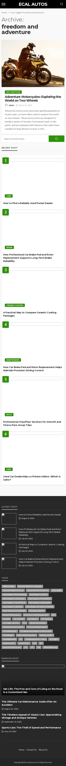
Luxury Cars (24, 643)
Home (21, 749)
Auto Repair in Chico (38, 594)
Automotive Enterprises (37, 590)
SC (41, 643)
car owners (33, 619)
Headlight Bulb (9, 639)
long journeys (9, 643)
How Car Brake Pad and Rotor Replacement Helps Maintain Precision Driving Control (32, 369)
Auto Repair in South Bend (14, 602)
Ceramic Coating (14, 305)
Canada (6, 619)
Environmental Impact (37, 627)
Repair (9, 247)
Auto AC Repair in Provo (13, 590)
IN (21, 639)
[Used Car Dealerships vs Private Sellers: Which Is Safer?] (33, 452)
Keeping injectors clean (36, 639)
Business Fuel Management (36, 615)
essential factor (9, 631)
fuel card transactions (26, 635)
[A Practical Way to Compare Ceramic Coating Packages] (33, 288)
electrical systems (38, 623)
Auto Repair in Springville (39, 602)
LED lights (54, 639)
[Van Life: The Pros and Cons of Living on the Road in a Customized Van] (33, 680)
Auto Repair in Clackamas (14, 598)
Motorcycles (13, 92)
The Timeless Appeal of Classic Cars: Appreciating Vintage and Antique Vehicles (31, 716)
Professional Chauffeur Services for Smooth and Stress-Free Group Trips (32, 423)
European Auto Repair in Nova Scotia (36, 631)
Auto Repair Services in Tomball (39, 606)
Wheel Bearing (50, 647)
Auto (9, 414)
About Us (43, 749)
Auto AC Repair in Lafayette (29, 586)
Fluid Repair (8, 635)
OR (34, 643)
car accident (19, 619)
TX (26, 647)
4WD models (8, 586)
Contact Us (31, 749)
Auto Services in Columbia (14, 610)
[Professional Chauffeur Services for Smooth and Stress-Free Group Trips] (33, 397)
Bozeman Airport (36, 610)
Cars (8, 196)
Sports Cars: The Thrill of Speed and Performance (31, 727)
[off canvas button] (3, 4)
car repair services (11, 623)
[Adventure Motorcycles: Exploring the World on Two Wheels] (33, 63)
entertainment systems (13, 627)
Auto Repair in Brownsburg (14, 594)
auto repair (56, 590)
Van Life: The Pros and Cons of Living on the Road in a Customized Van (32, 690)
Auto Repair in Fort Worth (39, 598)
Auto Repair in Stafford (12, 606)
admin (11, 105)
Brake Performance (11, 615)
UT (32, 647)
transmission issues (12, 647)
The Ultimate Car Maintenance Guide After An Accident (29, 703)
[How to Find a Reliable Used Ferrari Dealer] (33, 178)
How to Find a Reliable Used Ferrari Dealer (28, 203)
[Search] (61, 4)
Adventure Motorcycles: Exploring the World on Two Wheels (33, 98)
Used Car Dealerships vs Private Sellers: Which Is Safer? (31, 478)
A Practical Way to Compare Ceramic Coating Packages (29, 314)
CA (53, 615)
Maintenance (12, 360)
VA (38, 647)
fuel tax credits (46, 635)
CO (24, 623)
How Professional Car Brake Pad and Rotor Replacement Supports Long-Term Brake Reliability (28, 257)
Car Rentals (46, 619)
